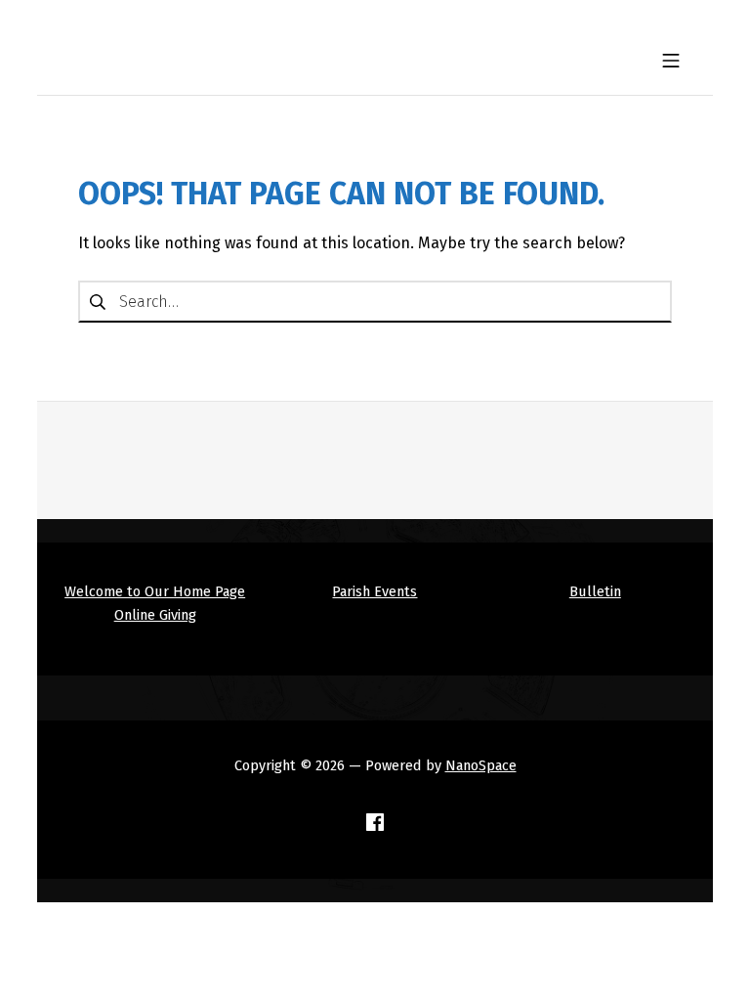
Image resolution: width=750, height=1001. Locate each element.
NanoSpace (481, 765)
